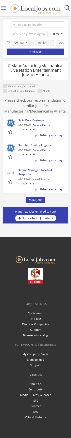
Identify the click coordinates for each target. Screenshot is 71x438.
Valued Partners (35, 417)
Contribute (35, 389)
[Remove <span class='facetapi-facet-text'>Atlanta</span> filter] (40, 91)
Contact (36, 406)
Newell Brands (41, 179)
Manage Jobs (35, 360)
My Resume (35, 313)
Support (35, 330)
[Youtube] (39, 292)
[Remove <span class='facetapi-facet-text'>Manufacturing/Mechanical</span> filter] (5, 86)
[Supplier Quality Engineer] (11, 148)
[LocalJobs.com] (35, 8)
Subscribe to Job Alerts (37, 218)
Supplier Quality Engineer (35, 145)
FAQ (35, 411)
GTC (35, 400)
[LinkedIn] (33, 292)
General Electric (41, 125)
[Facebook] (20, 292)
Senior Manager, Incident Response (35, 172)
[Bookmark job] (10, 131)
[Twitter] (26, 292)
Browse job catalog (35, 335)
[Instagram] (46, 292)
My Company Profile (35, 354)
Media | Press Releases (35, 395)
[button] (9, 42)
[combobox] (37, 24)
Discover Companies (35, 324)
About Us (36, 384)
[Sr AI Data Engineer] (11, 123)
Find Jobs (36, 319)
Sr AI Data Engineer (31, 120)
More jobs (35, 200)
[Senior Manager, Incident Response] (11, 173)
